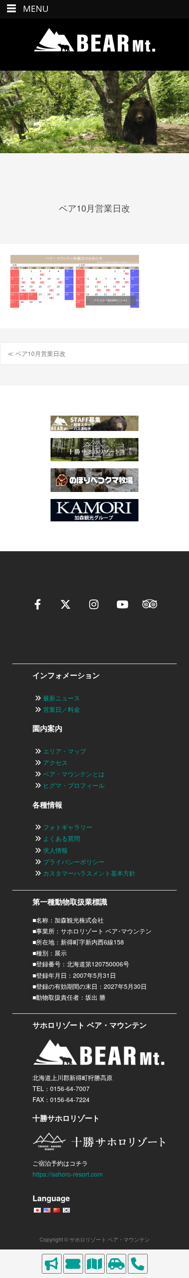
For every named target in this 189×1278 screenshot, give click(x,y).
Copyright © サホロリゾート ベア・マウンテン (95, 1239)
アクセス (55, 762)
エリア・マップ (64, 751)
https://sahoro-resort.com (68, 1174)
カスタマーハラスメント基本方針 (89, 873)
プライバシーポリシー (74, 861)
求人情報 (55, 850)
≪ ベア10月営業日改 (36, 353)
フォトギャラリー (67, 826)
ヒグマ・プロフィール (74, 785)
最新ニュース (61, 697)
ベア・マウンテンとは (74, 773)
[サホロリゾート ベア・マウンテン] (94, 44)
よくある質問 (61, 838)
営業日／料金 (61, 709)
